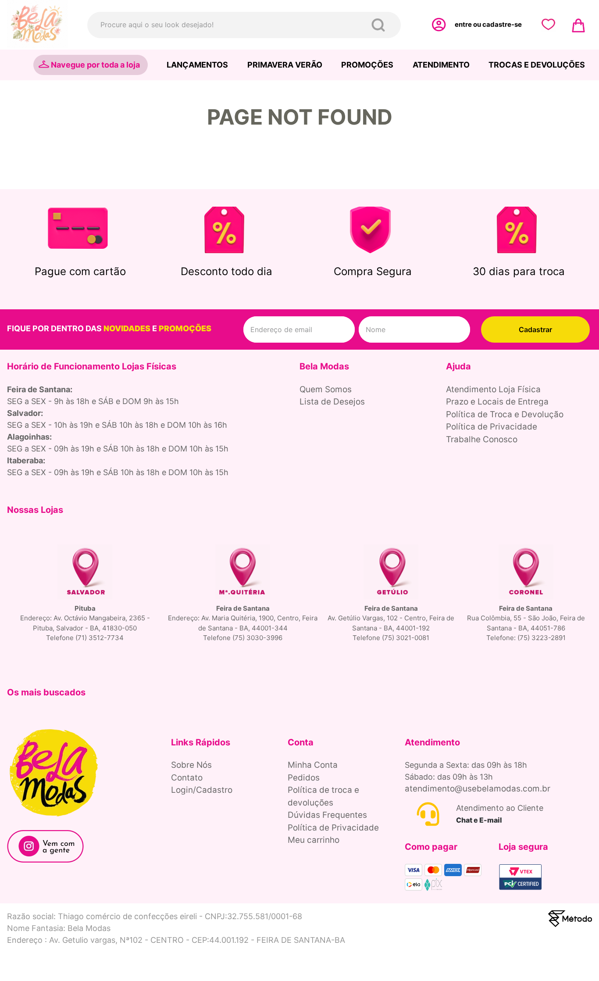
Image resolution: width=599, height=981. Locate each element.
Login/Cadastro (201, 790)
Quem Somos (326, 389)
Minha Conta (313, 765)
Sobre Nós (191, 765)
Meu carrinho (313, 840)
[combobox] (244, 25)
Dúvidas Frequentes (327, 815)
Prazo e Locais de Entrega (497, 402)
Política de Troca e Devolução (504, 414)
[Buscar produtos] (380, 25)
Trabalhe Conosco (481, 439)
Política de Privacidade (491, 427)
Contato (187, 778)
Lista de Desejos (332, 402)
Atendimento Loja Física (493, 389)
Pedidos (304, 778)
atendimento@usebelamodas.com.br (477, 789)
